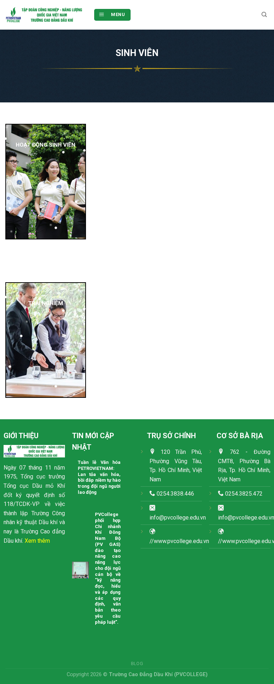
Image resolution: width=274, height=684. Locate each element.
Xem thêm (37, 540)
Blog (137, 663)
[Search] (264, 14)
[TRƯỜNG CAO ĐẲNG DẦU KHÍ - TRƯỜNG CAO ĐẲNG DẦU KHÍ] (44, 15)
